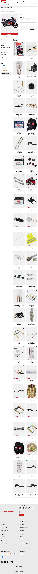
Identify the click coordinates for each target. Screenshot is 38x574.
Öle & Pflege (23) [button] (3, 43)
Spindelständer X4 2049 (19, 95)
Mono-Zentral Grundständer (31, 343)
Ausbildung (2, 539)
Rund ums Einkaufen (4, 542)
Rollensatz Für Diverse (19, 286)
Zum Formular (32, 29)
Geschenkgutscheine (4, 527)
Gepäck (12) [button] (3, 45)
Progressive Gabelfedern (19, 152)
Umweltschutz (22, 546)
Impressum (21, 536)
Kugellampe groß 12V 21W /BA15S (19, 305)
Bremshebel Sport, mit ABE (31, 152)
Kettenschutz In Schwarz (19, 114)
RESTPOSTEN (5, 70)
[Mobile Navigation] (2, 4)
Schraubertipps (22, 524)
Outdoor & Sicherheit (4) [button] (4, 49)
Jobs (1, 540)
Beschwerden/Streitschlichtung (24, 543)
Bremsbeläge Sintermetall (19, 362)
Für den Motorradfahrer (23, 530)
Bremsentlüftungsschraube (31, 324)
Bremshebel (31, 380)
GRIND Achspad (32, 171)
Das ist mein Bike (9, 34)
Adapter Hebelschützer (32, 95)
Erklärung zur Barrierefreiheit (24, 545)
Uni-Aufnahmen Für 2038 (31, 57)
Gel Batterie (19, 133)
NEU (4, 65)
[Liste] (26, 39)
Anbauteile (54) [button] (3, 54)
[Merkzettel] (30, 1)
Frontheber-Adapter (31, 305)
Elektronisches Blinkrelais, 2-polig (31, 76)
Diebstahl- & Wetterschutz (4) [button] (5, 47)
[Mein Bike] (24, 1)
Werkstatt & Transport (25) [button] (5, 52)
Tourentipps (21, 521)
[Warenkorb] (36, 1)
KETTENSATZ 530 (19, 324)
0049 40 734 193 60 (8, 511)
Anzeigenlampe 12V (31, 362)
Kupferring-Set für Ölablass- (31, 114)
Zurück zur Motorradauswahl (5, 9)
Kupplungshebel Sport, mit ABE (32, 494)
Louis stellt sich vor (3, 536)
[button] (36, 5)
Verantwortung (3, 545)
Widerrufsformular (22, 542)
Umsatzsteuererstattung (4, 543)
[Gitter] (24, 39)
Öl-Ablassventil (32, 266)
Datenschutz (21, 539)
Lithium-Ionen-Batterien (19, 171)
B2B (1, 521)
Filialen (2, 537)
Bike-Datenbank (3, 524)
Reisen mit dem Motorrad (23, 527)
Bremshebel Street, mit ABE (19, 494)
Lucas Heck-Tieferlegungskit (19, 190)
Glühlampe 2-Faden (19, 76)
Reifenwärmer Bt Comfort (31, 133)
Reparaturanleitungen (19, 57)
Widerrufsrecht (22, 540)
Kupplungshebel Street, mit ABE (32, 475)
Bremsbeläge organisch (32, 286)
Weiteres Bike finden (9, 36)
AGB (20, 537)
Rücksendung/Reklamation (5, 530)
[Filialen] (17, 1)
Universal (19, 343)
